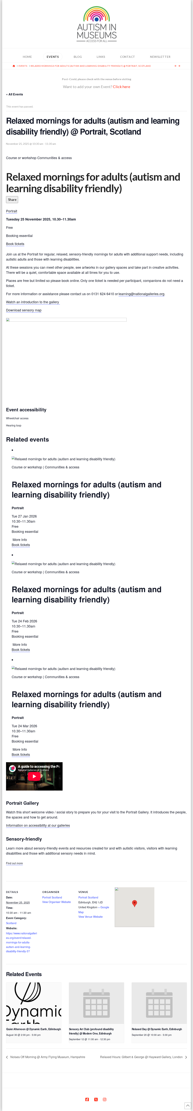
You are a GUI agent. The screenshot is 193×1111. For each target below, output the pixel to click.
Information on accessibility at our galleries (38, 825)
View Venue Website (90, 916)
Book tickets (15, 243)
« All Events (14, 94)
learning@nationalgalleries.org (141, 293)
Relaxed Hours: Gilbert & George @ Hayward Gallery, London (141, 1057)
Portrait (11, 210)
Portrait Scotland (52, 897)
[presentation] (33, 1003)
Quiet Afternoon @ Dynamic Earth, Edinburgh (33, 1029)
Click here (121, 86)
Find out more (14, 863)
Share (12, 199)
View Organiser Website (56, 902)
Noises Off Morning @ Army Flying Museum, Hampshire (47, 1057)
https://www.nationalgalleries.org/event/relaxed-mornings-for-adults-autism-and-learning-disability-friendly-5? (21, 942)
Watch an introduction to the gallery (33, 301)
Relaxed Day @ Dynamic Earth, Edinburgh (157, 1029)
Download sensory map (23, 309)
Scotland (11, 923)
